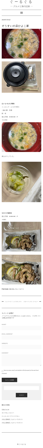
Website (5, 343)
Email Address (7, 334)
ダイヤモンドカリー (8, 413)
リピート (21, 289)
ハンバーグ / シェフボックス (13, 301)
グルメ (16, 289)
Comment (5, 353)
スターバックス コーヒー (31, 301)
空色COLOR (5, 409)
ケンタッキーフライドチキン (11, 416)
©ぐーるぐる (21, 444)
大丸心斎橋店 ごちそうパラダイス (12, 419)
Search (21, 395)
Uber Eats (11, 289)
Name (4, 324)
